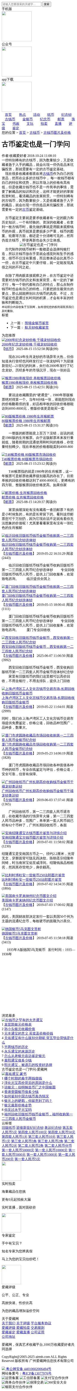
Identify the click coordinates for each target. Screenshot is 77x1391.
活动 (36, 114)
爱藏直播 (23, 1332)
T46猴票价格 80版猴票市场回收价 (27, 459)
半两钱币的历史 (16, 1047)
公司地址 (8, 1336)
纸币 (8, 349)
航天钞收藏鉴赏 (37, 327)
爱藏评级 (8, 1327)
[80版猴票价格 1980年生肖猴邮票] (28, 416)
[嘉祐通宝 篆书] (14, 1074)
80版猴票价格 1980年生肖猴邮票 (26, 421)
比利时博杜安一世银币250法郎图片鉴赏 (32, 879)
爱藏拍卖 (23, 1327)
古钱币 (35, 132)
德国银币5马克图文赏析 (20, 933)
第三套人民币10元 (42, 1136)
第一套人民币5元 (27, 1159)
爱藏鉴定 (8, 1332)
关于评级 (23, 1323)
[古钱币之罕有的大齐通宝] (22, 1020)
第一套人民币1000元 (42, 1154)
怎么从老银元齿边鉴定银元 (24, 1056)
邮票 (8, 387)
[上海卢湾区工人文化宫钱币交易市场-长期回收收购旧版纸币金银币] (38, 693)
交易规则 (37, 1327)
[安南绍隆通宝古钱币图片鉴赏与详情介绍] (34, 833)
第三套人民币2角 (50, 1141)
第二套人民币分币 (58, 1145)
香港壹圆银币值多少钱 (21, 1092)
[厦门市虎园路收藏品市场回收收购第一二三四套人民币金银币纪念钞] (38, 740)
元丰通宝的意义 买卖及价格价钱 (28, 1033)
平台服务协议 (41, 1323)
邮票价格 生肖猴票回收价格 (23, 497)
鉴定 (15, 128)
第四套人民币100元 (32, 1132)
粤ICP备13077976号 (37, 1373)
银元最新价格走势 (18, 1105)
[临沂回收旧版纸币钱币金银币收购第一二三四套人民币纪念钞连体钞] (38, 540)
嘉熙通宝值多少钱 (18, 1060)
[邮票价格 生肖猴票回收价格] (24, 493)
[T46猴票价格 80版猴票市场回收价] (29, 454)
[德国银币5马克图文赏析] (21, 929)
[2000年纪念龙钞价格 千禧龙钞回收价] (31, 340)
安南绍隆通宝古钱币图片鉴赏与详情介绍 (32, 837)
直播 (58, 123)
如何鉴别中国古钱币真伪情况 (26, 1096)
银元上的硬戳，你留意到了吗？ (28, 1101)
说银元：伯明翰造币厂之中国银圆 (30, 1087)
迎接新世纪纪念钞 (30, 1127)
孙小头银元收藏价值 (19, 1029)
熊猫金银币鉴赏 (37, 323)
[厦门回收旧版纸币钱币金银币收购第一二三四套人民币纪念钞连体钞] (38, 591)
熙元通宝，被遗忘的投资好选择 (28, 1065)
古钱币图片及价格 (57, 132)
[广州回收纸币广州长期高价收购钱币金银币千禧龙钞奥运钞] (38, 786)
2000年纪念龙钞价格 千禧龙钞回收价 (29, 344)
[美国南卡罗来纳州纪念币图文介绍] (29, 896)
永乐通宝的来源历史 (19, 1051)
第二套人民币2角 (31, 1145)
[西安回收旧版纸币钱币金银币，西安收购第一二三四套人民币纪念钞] (38, 642)
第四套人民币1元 (14, 1136)
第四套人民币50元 (61, 1132)
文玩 (30, 123)
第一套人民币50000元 (18, 1150)
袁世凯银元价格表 (18, 1024)
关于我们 (8, 1323)
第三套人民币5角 (24, 1141)
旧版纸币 (8, 1127)
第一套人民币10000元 (51, 1150)
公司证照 (37, 1332)
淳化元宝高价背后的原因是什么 (28, 1083)
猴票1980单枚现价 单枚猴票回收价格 (29, 382)
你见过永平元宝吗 (18, 1110)
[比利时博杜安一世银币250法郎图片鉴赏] (33, 875)
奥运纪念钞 (53, 1127)
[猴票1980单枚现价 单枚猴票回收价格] (31, 378)
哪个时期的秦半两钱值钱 (23, 1078)
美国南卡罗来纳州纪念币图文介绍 (27, 900)
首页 (22, 132)
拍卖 (44, 123)
